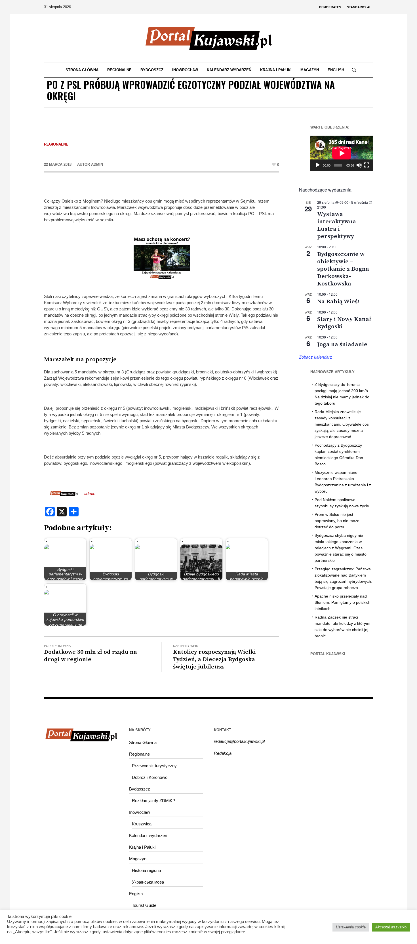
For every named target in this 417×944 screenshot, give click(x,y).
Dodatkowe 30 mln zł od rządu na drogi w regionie (90, 655)
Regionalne (56, 144)
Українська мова (148, 882)
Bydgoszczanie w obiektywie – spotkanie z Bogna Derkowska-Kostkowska (343, 269)
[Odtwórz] (318, 165)
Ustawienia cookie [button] (351, 927)
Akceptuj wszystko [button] (391, 927)
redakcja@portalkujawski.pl (239, 741)
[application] (341, 153)
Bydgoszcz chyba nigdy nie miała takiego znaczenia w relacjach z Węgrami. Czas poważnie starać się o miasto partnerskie (341, 548)
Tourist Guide (144, 905)
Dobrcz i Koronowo (149, 777)
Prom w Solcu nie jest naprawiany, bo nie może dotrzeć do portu (337, 520)
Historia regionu (146, 870)
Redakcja (222, 753)
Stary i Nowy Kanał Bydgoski (344, 323)
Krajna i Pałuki (142, 847)
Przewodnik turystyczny (154, 765)
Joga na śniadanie (342, 344)
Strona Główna (143, 742)
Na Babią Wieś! (338, 301)
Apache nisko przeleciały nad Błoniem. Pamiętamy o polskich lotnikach (342, 602)
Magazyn (137, 858)
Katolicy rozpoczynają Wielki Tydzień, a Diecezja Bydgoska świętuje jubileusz (214, 659)
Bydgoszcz (139, 789)
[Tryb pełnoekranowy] (367, 165)
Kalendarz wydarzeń (148, 835)
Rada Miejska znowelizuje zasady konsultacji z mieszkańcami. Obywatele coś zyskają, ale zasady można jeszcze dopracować (342, 424)
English (136, 893)
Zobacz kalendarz (315, 357)
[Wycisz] (359, 165)
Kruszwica (141, 823)
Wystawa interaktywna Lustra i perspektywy (336, 225)
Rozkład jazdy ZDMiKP (153, 800)
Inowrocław (139, 812)
